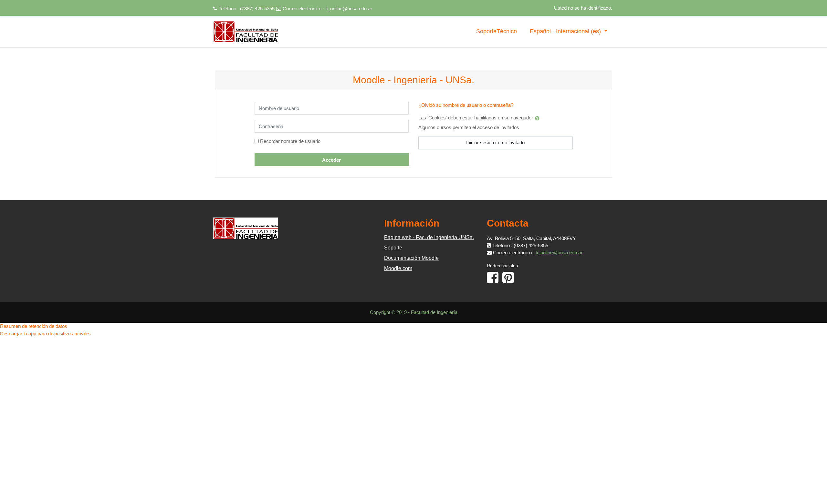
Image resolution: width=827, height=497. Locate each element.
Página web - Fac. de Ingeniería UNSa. (429, 237)
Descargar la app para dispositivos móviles (45, 333)
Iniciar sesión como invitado (495, 142)
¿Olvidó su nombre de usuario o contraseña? (465, 105)
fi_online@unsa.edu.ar (348, 8)
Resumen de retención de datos (33, 326)
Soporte (393, 247)
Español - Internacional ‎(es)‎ (566, 31)
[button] (538, 118)
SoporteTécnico (496, 31)
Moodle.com (398, 268)
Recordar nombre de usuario (290, 141)
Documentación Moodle (411, 258)
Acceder (331, 160)
